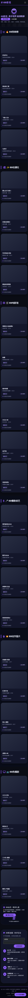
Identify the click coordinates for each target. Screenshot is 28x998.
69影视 (7, 2)
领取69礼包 (10, 915)
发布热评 (19, 946)
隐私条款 (13, 993)
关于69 (8, 993)
